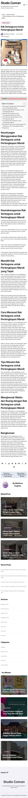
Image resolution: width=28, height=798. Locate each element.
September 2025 (5, 617)
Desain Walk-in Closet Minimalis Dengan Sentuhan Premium (13, 555)
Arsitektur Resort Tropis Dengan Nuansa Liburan (12, 582)
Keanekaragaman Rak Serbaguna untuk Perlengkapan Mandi (13, 110)
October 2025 (4, 613)
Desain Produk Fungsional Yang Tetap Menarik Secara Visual (14, 576)
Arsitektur (3, 647)
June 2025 (3, 631)
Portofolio (3, 660)
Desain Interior (5, 22)
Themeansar (24, 795)
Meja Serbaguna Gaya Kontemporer (17, 98)
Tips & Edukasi (4, 665)
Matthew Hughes (8, 514)
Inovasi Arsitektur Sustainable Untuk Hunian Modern (14, 586)
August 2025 (4, 622)
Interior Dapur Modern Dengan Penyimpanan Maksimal (11, 533)
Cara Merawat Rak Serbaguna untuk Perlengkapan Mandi (12, 117)
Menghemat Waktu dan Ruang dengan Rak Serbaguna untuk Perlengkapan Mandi (14, 125)
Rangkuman (6, 127)
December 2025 (5, 604)
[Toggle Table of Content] (24, 104)
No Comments (5, 36)
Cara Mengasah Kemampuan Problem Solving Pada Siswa (13, 570)
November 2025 (5, 608)
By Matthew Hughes (9, 34)
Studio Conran (11, 3)
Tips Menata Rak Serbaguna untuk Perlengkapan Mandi (12, 121)
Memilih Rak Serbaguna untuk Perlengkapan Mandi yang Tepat (11, 114)
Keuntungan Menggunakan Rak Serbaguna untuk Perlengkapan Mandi (14, 107)
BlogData (17, 795)
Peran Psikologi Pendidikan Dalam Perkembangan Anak (13, 591)
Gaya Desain (4, 656)
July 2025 (3, 626)
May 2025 (3, 635)
